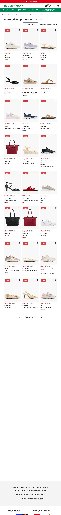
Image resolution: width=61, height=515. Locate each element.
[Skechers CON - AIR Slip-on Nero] (25, 59)
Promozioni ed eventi (22, 14)
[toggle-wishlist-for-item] (19, 30)
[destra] (42, 317)
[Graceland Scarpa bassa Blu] (30, 115)
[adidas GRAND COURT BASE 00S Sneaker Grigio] (5, 272)
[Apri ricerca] (42, 5)
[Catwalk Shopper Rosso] (30, 222)
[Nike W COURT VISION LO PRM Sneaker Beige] (26, 95)
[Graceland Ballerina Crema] (30, 257)
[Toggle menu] (3, 6)
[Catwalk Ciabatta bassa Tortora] (48, 114)
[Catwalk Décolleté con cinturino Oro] (30, 294)
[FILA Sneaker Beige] (12, 44)
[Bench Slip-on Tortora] (48, 187)
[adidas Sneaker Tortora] (12, 257)
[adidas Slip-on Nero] (48, 151)
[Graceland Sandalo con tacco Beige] (30, 150)
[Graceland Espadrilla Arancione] (12, 294)
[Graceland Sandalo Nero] (43, 59)
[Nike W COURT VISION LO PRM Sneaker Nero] (23, 95)
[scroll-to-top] (57, 511)
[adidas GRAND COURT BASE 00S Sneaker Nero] (7, 272)
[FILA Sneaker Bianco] (7, 59)
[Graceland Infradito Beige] (48, 79)
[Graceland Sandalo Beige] (48, 44)
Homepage (5, 14)
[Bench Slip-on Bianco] (43, 202)
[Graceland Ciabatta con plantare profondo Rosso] (30, 187)
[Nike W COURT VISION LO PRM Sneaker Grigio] (25, 95)
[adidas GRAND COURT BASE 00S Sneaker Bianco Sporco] (8, 272)
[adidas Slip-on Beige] (48, 258)
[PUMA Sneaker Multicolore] (12, 114)
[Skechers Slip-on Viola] (30, 44)
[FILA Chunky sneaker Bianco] (43, 309)
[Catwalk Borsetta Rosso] (12, 150)
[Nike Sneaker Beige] (30, 80)
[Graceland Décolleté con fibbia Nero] (12, 187)
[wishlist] (54, 5)
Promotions (33, 14)
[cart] (58, 5)
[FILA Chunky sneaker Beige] (44, 309)
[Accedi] (50, 5)
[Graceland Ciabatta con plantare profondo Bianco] (25, 202)
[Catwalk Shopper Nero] (12, 222)
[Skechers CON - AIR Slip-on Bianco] (26, 59)
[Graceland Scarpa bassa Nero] (25, 130)
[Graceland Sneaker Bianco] (48, 222)
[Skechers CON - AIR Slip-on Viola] (23, 59)
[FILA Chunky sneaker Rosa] (48, 294)
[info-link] (39, 2)
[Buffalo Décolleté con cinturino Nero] (12, 79)
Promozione (12, 14)
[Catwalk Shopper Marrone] (25, 237)
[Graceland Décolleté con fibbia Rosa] (7, 202)
